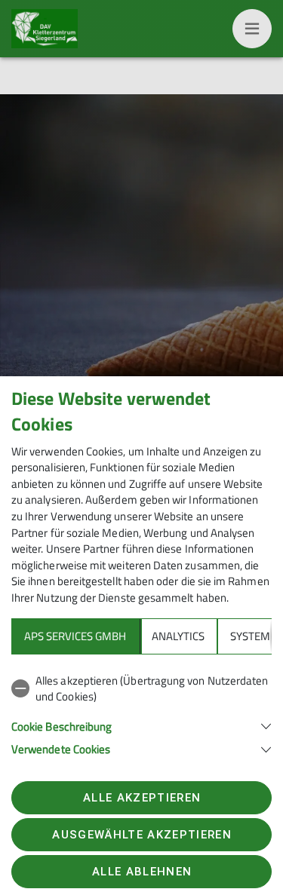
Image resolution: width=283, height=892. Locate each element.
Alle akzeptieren (142, 798)
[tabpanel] (141, 712)
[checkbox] (141, 689)
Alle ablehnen (142, 871)
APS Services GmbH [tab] (75, 636)
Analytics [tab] (178, 636)
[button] (141, 725)
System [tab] (250, 636)
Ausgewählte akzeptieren (142, 834)
